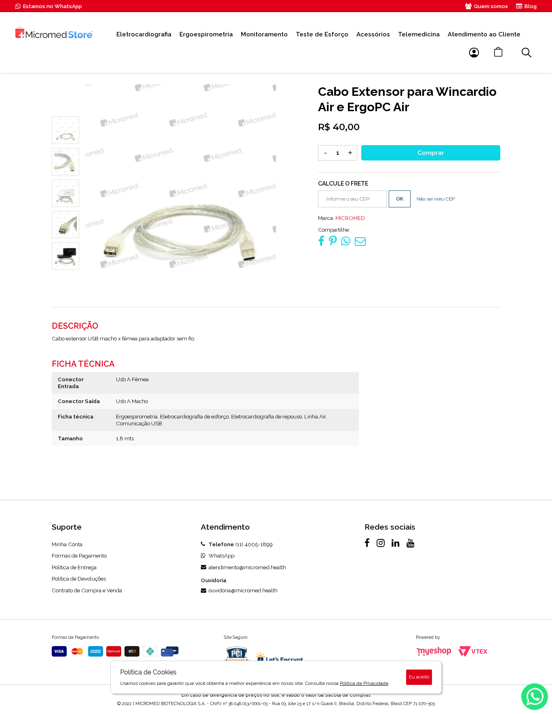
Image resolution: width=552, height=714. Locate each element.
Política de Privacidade (364, 683)
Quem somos (491, 6)
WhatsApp (221, 556)
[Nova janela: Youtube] (411, 543)
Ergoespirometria (206, 34)
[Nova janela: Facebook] (367, 543)
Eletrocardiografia (143, 34)
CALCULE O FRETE (343, 184)
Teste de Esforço (322, 34)
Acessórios (373, 34)
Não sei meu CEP (436, 199)
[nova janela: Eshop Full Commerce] (434, 651)
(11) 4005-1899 (241, 544)
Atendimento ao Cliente (484, 34)
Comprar (430, 152)
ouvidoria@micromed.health (243, 590)
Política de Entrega (74, 567)
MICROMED (350, 218)
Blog (531, 6)
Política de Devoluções (79, 579)
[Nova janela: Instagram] (381, 543)
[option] (180, 179)
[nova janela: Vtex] (472, 651)
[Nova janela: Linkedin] (396, 543)
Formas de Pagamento (79, 556)
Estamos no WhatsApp (52, 6)
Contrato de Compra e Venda (87, 590)
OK (399, 199)
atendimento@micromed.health (247, 567)
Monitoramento (264, 34)
